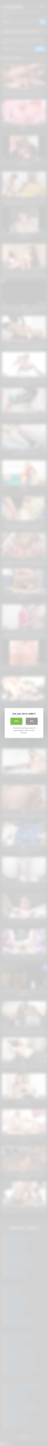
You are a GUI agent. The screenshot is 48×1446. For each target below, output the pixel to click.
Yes (16, 721)
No (31, 721)
